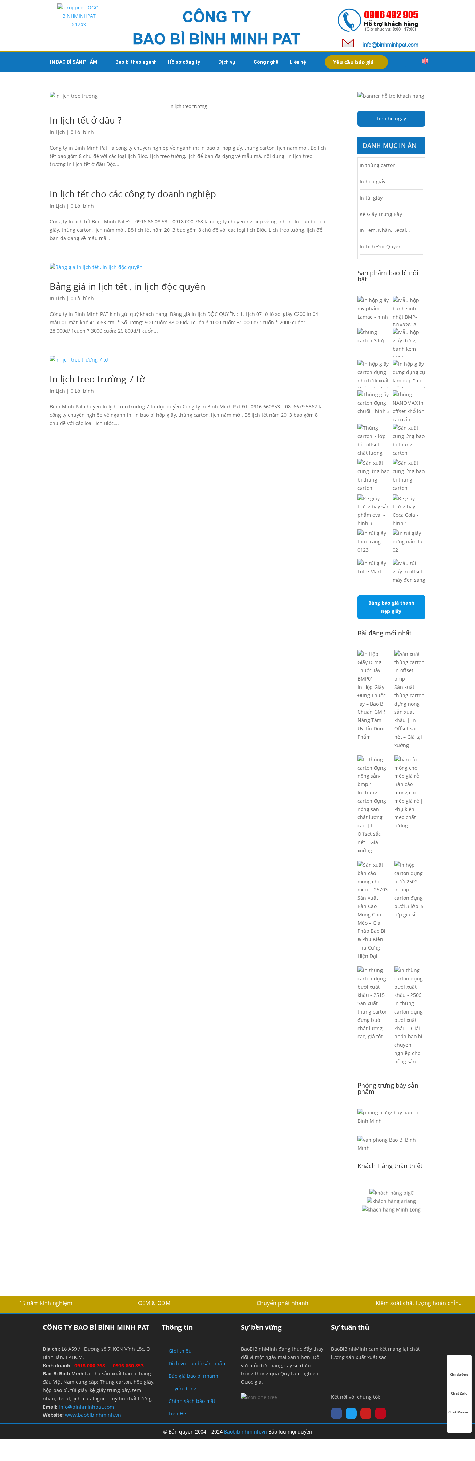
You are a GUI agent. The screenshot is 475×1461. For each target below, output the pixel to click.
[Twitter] (351, 1413)
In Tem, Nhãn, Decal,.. (385, 230)
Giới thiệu (180, 1351)
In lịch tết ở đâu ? (85, 120)
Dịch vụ (226, 62)
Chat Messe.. (459, 1412)
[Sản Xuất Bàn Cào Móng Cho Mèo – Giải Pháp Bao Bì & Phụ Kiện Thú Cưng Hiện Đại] (372, 877)
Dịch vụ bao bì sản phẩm (198, 1363)
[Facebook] (336, 1413)
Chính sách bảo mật (192, 1401)
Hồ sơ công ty (184, 62)
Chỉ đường (459, 1374)
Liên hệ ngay (391, 118)
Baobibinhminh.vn (245, 1431)
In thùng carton (378, 165)
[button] (410, 62)
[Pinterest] (380, 1413)
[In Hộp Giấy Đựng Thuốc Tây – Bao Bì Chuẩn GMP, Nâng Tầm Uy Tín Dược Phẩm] (372, 666)
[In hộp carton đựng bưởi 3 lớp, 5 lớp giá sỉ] (409, 873)
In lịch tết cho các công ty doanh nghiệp (133, 194)
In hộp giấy (372, 181)
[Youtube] (365, 1413)
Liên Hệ (177, 1413)
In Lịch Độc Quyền (381, 246)
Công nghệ (266, 62)
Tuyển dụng (182, 1388)
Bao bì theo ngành (136, 62)
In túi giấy (371, 197)
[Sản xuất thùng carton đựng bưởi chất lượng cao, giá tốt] (372, 982)
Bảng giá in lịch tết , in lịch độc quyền (128, 286)
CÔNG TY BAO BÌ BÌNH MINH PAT (96, 1327)
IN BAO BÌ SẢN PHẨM (73, 62)
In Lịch (57, 132)
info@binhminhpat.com (86, 1407)
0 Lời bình (82, 132)
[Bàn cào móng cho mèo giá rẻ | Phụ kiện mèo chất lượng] (409, 767)
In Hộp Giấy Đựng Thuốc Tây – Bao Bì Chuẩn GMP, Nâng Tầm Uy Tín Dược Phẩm (371, 712)
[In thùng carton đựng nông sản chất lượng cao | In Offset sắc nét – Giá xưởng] (372, 771)
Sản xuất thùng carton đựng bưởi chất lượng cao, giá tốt (372, 1020)
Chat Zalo (459, 1393)
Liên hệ (298, 62)
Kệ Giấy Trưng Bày (381, 214)
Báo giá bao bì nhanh (193, 1376)
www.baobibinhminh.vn (93, 1415)
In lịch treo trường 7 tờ (97, 379)
